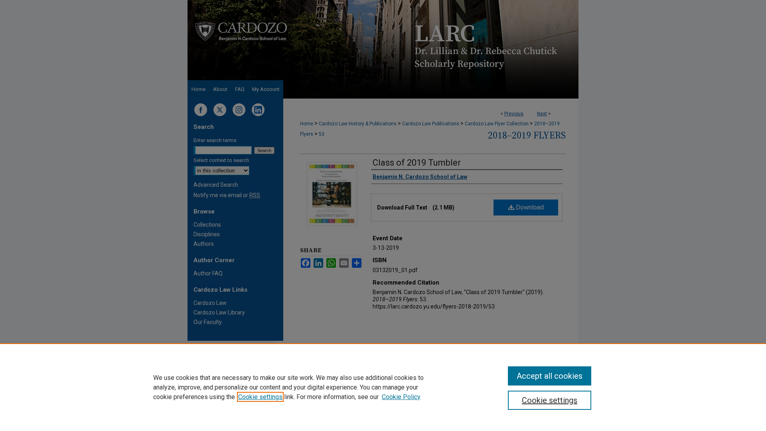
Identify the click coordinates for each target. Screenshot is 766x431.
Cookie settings (260, 397)
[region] (383, 387)
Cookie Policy (401, 397)
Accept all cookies (549, 376)
